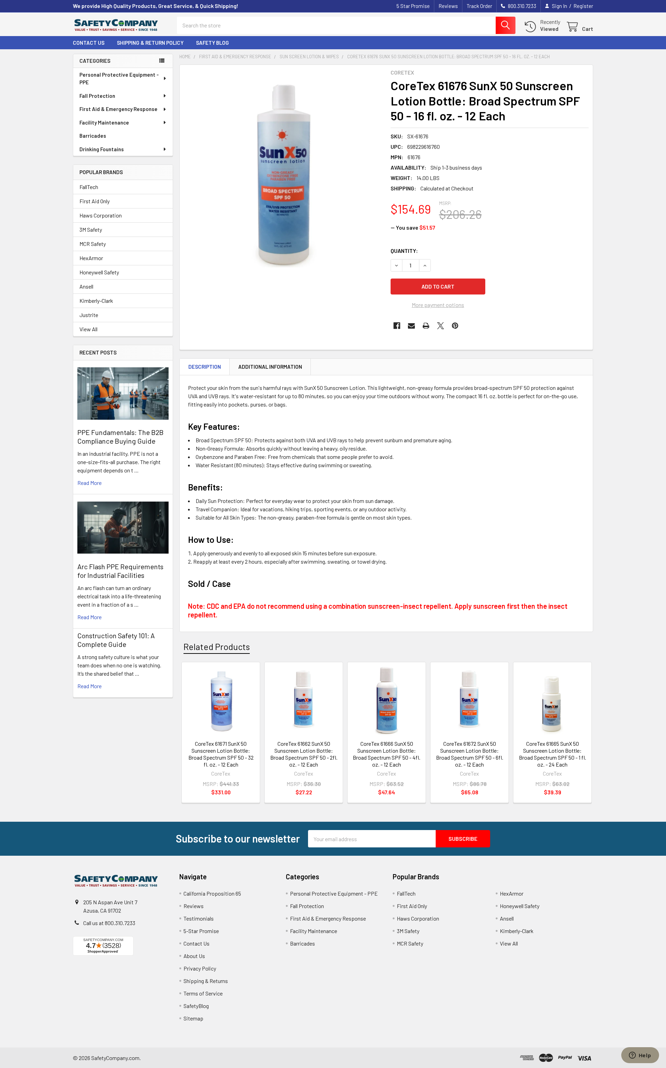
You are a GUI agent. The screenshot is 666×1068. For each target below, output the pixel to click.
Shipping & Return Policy (150, 43)
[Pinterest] (455, 325)
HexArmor (91, 258)
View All (88, 329)
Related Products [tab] (216, 646)
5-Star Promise (201, 931)
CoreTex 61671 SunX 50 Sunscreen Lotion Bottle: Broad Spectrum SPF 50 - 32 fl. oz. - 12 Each (221, 754)
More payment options (438, 304)
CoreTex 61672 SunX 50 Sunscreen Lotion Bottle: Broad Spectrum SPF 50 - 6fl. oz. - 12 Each (469, 754)
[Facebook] (397, 325)
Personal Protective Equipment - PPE (119, 78)
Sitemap (193, 1018)
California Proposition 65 (212, 893)
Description (204, 367)
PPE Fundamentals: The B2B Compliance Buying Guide (120, 436)
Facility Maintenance (104, 122)
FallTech (88, 186)
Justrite (88, 314)
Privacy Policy (199, 968)
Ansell (86, 286)
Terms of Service (203, 993)
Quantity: (404, 250)
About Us (194, 955)
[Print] (426, 325)
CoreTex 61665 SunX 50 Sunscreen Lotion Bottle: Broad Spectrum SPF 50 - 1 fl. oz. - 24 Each (552, 754)
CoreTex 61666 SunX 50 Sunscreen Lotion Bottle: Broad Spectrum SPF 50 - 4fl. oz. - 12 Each (386, 754)
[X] (440, 325)
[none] (283, 168)
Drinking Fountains (101, 149)
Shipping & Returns (205, 980)
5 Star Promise (413, 6)
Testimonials (198, 918)
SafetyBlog (196, 1005)
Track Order (479, 6)
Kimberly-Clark (96, 300)
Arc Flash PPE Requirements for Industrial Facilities (120, 570)
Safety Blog (212, 43)
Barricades (92, 136)
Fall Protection (97, 96)
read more (89, 482)
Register (583, 6)
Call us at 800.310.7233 (109, 923)
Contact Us (88, 43)
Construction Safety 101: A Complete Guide (116, 639)
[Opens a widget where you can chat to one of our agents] (640, 1056)
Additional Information (270, 367)
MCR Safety (92, 243)
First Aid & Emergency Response (118, 109)
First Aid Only (94, 201)
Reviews (448, 6)
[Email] (411, 325)
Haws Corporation (100, 215)
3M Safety (90, 229)
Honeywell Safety (99, 272)
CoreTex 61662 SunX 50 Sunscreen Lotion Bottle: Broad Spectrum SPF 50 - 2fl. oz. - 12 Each (304, 754)
